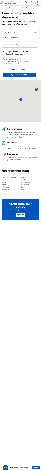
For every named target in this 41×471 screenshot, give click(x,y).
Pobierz (35, 468)
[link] (11, 3)
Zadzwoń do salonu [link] (21, 75)
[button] (19, 70)
